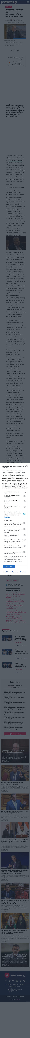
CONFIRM (9, 566)
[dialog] (15, 519)
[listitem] (15, 493)
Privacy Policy (23, 571)
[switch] (24, 496)
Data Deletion (7, 571)
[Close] (27, 466)
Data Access (15, 571)
